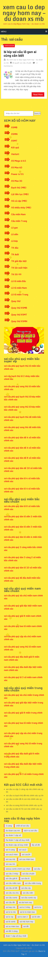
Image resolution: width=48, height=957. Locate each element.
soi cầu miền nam (13, 883)
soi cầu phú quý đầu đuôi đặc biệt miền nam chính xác (23, 668)
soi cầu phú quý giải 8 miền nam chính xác (22, 617)
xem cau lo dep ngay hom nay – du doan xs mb (24, 12)
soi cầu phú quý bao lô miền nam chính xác (23, 627)
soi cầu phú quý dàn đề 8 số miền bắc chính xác (22, 459)
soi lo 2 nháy (24, 907)
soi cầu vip (26, 888)
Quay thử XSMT (19, 314)
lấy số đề (36, 845)
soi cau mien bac (26, 859)
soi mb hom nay (26, 921)
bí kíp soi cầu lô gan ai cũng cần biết (20, 53)
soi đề (26, 926)
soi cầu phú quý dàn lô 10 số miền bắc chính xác (22, 569)
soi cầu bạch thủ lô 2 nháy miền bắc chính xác (21, 377)
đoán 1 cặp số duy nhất (16, 936)
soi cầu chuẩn (28, 873)
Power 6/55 (17, 174)
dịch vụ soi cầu (30, 830)
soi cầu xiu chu (12, 893)
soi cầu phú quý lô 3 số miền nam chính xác (23, 679)
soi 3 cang (10, 849)
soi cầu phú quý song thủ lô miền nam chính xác (22, 648)
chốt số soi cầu (22, 826)
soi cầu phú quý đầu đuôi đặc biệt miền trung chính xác (23, 765)
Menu (3, 31)
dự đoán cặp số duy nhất (17, 845)
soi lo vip (9, 917)
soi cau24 (26, 854)
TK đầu (14, 248)
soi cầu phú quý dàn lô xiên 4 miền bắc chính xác (23, 538)
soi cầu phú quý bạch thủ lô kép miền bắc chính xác (22, 398)
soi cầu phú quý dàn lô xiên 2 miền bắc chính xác (23, 518)
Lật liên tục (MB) (20, 194)
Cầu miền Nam (18, 214)
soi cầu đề (10, 902)
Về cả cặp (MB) (19, 201)
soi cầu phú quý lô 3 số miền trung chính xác (24, 775)
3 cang (9, 826)
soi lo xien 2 (22, 917)
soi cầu (37, 869)
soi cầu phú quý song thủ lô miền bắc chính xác (22, 388)
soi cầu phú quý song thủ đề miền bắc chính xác (22, 429)
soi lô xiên (36, 917)
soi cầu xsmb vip (28, 897)
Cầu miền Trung (19, 221)
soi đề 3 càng (12, 931)
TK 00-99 (16, 274)
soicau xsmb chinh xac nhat (18, 869)
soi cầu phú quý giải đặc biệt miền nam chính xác (23, 607)
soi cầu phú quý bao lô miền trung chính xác (23, 724)
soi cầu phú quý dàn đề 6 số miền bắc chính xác (22, 449)
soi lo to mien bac (27, 912)
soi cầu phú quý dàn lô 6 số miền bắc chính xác (22, 490)
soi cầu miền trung (33, 883)
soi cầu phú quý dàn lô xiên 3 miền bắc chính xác (23, 528)
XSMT (14, 140)
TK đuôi (15, 254)
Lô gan (14, 227)
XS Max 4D (16, 167)
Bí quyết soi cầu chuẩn (22, 63)
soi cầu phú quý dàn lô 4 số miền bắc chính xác (22, 480)
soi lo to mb (11, 912)
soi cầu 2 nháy (12, 873)
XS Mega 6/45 (18, 161)
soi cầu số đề (11, 888)
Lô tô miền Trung (19, 294)
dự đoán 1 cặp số (13, 835)
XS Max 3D (16, 181)
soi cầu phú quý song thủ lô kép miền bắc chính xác (22, 408)
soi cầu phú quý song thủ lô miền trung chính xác (23, 745)
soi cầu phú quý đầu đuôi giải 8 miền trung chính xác (21, 755)
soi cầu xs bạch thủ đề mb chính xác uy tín (24, 795)
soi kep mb (10, 907)
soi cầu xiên (28, 893)
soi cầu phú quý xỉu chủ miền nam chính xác (23, 597)
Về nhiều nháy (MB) (21, 207)
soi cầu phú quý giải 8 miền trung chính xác (23, 714)
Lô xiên (14, 234)
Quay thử (15, 301)
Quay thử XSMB (19, 308)
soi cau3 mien (12, 854)
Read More (38, 94)
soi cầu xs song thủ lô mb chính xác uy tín (24, 805)
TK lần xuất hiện (19, 267)
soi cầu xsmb (11, 897)
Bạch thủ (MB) (18, 187)
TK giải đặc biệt (19, 261)
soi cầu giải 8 (11, 878)
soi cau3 (22, 849)
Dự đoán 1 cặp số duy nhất (17, 840)
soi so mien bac (12, 926)
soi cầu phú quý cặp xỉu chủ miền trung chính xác (23, 734)
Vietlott (15, 154)
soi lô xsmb (10, 921)
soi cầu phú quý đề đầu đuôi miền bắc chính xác (22, 579)
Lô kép (14, 241)
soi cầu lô (25, 878)
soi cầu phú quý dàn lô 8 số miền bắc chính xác (22, 507)
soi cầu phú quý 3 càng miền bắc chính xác (23, 548)
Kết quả (15, 147)
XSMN (14, 134)
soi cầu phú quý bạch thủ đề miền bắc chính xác (22, 418)
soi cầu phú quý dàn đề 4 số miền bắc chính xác (22, 439)
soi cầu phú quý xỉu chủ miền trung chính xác (24, 696)
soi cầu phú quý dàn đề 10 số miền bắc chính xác (23, 469)
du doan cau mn (13, 830)
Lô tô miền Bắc (18, 281)
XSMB (14, 127)
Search (37, 113)
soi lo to (37, 907)
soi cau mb (10, 859)
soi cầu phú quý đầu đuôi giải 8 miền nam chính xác (21, 658)
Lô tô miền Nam (19, 288)
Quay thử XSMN (19, 321)
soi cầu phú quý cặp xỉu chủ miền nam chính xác (22, 638)
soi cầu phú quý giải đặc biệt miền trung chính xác (23, 704)
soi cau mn (10, 864)
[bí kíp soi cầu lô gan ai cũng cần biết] (8, 74)
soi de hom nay (25, 902)
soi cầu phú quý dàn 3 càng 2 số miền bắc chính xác (22, 559)
